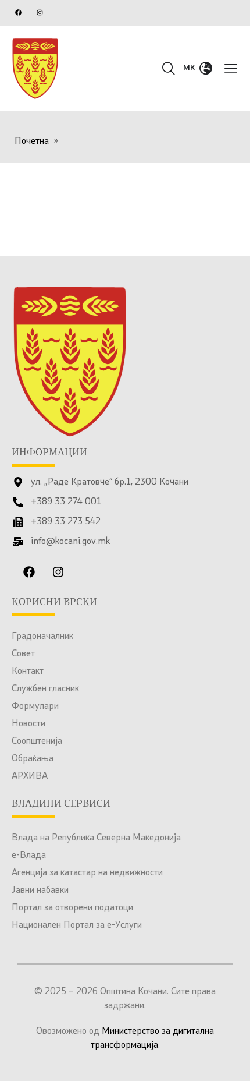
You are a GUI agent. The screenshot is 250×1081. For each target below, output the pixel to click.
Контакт (28, 671)
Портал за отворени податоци (72, 908)
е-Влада (29, 855)
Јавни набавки (40, 890)
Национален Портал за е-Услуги (77, 925)
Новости (28, 724)
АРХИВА (30, 776)
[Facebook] (18, 12)
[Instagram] (39, 12)
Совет (23, 654)
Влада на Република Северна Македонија (96, 838)
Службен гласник (45, 689)
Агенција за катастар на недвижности (87, 873)
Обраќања (32, 759)
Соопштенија (37, 741)
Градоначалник (42, 636)
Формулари (35, 706)
